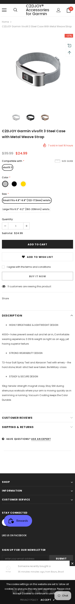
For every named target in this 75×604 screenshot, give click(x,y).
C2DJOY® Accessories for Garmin (37, 10)
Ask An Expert (41, 439)
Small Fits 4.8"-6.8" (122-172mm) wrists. (27, 200)
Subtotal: (7, 233)
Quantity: (7, 219)
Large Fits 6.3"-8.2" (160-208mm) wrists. (26, 209)
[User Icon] (59, 10)
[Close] (72, 563)
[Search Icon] (15, 10)
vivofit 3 (7, 167)
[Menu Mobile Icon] (4, 10)
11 (8, 286)
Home (5, 21)
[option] (37, 70)
